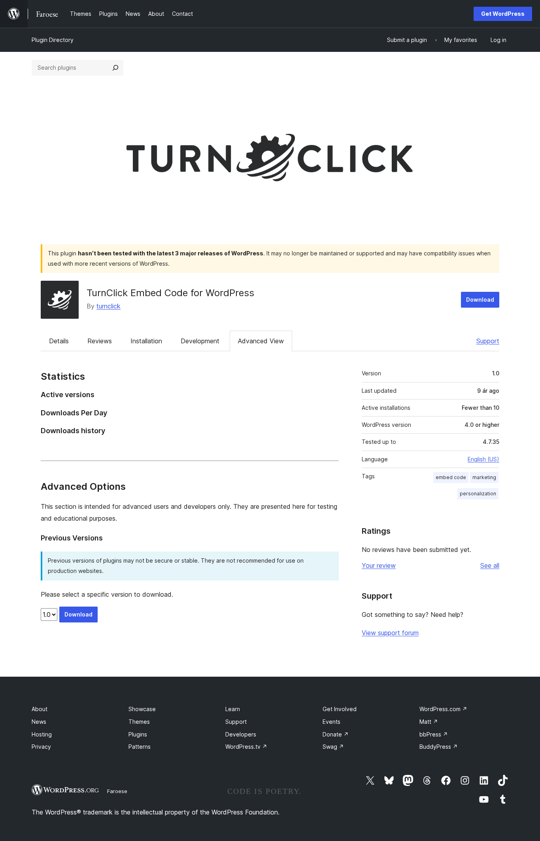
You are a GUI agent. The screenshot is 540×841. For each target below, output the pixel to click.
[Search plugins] (115, 68)
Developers (240, 734)
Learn (232, 709)
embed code (451, 477)
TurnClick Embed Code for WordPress (170, 293)
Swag (333, 746)
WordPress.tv (246, 746)
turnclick (108, 306)
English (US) (483, 459)
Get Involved (340, 709)
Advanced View (261, 341)
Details (59, 341)
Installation (146, 341)
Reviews (99, 341)
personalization (478, 494)
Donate (336, 734)
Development (200, 341)
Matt (428, 721)
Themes (139, 721)
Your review (379, 565)
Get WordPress (503, 13)
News (39, 721)
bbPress (433, 734)
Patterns (139, 746)
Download (480, 299)
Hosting (42, 734)
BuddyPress (438, 746)
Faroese (117, 791)
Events (331, 721)
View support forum (390, 633)
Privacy (41, 746)
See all (489, 565)
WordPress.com (443, 709)
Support (487, 341)
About (39, 709)
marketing (484, 477)
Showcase (142, 709)
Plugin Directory (53, 39)
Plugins (137, 734)
